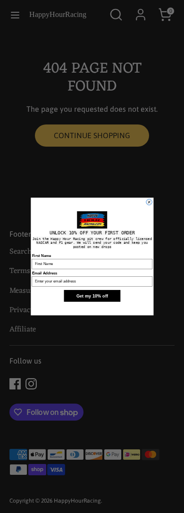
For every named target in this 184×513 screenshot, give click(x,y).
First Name (41, 256)
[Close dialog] (148, 202)
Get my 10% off (92, 295)
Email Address (44, 273)
